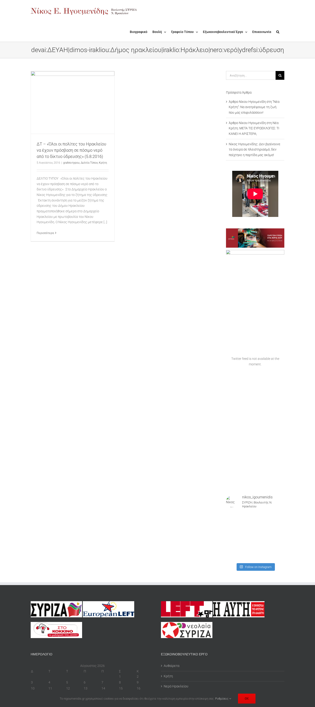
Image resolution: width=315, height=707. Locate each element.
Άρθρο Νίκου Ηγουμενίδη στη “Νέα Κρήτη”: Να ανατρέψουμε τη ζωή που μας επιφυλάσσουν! (254, 107)
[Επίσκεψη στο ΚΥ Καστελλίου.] (232, 527)
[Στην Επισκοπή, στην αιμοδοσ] (262, 536)
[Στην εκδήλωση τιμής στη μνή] (247, 536)
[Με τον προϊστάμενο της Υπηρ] (232, 555)
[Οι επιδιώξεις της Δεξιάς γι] (277, 536)
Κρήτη (103, 162)
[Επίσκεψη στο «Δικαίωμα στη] (247, 527)
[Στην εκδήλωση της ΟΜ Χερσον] (232, 536)
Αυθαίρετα (171, 666)
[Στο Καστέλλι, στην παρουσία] (262, 517)
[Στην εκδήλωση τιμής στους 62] (262, 546)
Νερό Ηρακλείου (176, 686)
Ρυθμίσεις (222, 698)
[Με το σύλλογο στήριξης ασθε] (277, 546)
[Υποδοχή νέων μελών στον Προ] (232, 517)
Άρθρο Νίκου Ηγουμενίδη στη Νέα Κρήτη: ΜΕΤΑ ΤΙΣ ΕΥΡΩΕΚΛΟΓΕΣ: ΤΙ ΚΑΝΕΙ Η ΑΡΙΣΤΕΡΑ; (254, 128)
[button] (277, 32)
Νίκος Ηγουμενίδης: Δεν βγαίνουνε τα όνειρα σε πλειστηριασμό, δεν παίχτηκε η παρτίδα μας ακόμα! (254, 149)
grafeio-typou (71, 162)
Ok (247, 698)
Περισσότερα (45, 233)
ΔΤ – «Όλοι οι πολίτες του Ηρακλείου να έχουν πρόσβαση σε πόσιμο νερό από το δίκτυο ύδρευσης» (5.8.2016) (71, 150)
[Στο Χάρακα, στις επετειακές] (277, 555)
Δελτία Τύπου (89, 162)
